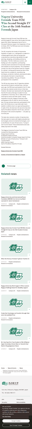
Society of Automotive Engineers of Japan (13, 154)
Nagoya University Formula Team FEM (12, 151)
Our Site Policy (6, 416)
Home (3, 368)
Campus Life (12, 204)
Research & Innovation (7, 205)
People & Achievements (23, 204)
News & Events (12, 368)
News (21, 368)
